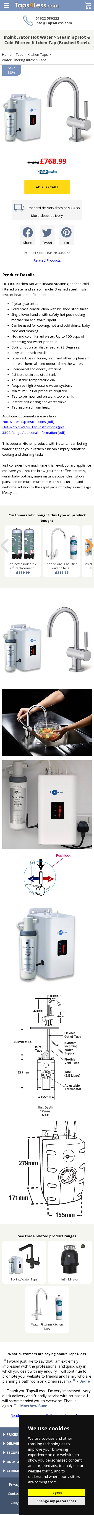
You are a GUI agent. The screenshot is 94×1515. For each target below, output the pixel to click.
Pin (66, 242)
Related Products (47, 260)
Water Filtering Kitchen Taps (24, 60)
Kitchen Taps (37, 54)
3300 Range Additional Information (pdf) (33, 432)
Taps (20, 54)
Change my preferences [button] (56, 1501)
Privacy (14, 1484)
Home (7, 54)
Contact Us (16, 1493)
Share (27, 242)
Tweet (47, 242)
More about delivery (47, 215)
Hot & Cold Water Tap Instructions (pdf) (33, 427)
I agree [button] (56, 1492)
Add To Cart (47, 187)
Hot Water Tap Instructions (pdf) (28, 421)
